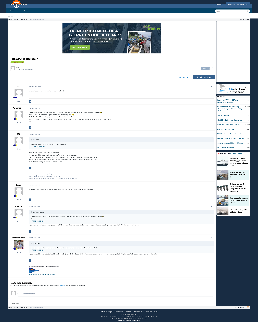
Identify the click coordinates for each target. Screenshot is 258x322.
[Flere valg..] (212, 86)
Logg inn (219, 4)
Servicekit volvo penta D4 (225, 129)
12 (19, 101)
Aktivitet (25, 11)
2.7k (19, 149)
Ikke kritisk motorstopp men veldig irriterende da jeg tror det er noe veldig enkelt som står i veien (229, 109)
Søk (19, 11)
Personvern (119, 312)
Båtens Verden (236, 153)
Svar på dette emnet (204, 77)
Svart (34, 108)
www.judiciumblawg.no (49, 274)
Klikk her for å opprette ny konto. (238, 4)
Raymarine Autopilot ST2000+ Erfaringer (230, 143)
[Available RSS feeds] (248, 307)
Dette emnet (239, 11)
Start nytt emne (184, 77)
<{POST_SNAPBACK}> (38, 146)
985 (19, 123)
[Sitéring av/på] (30, 101)
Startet (35, 86)
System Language (106, 312)
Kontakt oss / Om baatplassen (134, 312)
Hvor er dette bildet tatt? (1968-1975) (229, 125)
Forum (12, 11)
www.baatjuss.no (34, 274)
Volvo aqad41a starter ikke (225, 147)
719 (19, 221)
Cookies (149, 312)
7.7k (19, 252)
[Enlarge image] (101, 112)
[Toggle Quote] (31, 139)
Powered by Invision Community (129, 320)
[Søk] (248, 11)
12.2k (19, 200)
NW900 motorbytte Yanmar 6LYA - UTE (229, 134)
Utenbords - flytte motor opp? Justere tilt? (230, 138)
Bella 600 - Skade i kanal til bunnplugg (229, 120)
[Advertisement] (231, 51)
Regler (156, 312)
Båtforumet (29, 69)
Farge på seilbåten (223, 115)
